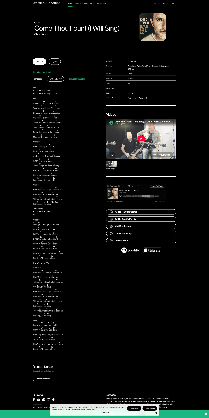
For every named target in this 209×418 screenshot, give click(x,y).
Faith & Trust (146, 66)
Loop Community (123, 233)
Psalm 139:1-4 (133, 98)
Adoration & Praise (134, 66)
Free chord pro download (43, 72)
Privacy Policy (48, 407)
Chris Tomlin (41, 34)
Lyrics (55, 61)
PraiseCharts (121, 240)
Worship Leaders (81, 3)
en (166, 3)
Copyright (40, 407)
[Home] (46, 3)
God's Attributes (158, 66)
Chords (39, 61)
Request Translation (76, 79)
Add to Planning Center (126, 211)
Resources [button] (101, 3)
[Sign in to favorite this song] (35, 22)
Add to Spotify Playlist (126, 219)
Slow (130, 74)
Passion (131, 78)
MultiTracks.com (123, 226)
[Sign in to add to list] (39, 22)
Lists (92, 3)
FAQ (34, 407)
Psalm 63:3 (143, 98)
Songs (70, 3)
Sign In (156, 3)
